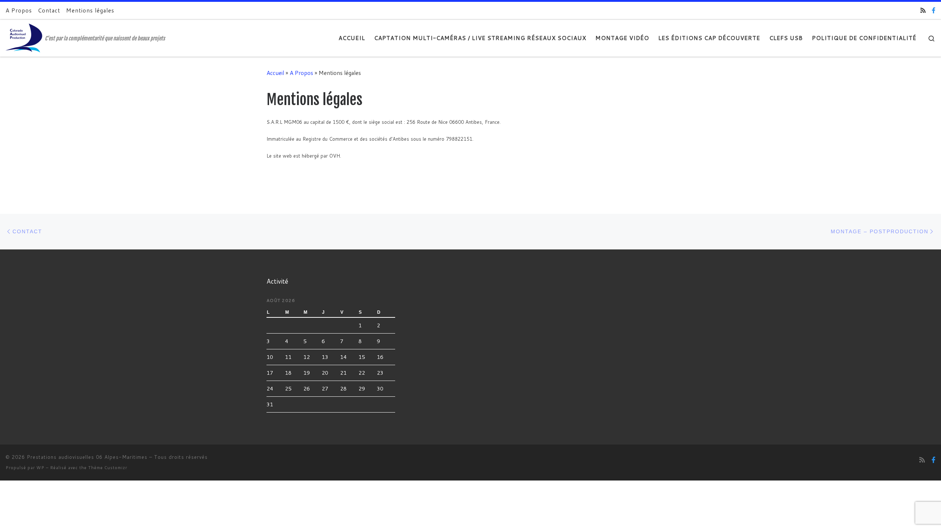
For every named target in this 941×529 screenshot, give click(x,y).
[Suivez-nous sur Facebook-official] (933, 10)
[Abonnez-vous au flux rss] (923, 10)
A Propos (301, 73)
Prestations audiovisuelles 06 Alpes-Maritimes (87, 457)
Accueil (275, 73)
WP (40, 468)
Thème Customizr (107, 468)
